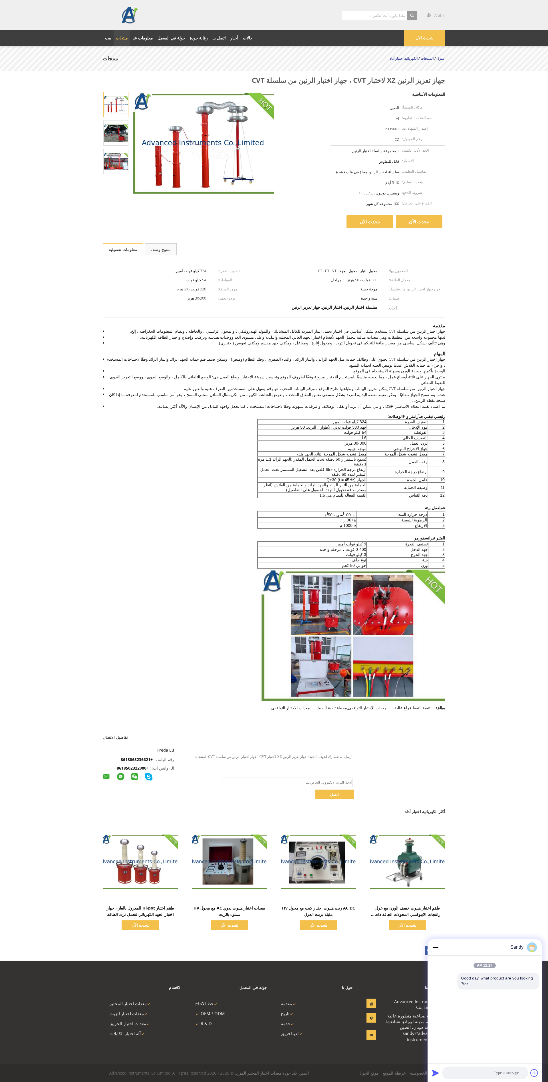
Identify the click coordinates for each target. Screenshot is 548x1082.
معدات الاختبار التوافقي (290, 707)
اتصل (334, 794)
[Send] (435, 1073)
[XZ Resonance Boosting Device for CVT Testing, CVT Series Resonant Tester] (116, 104)
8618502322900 (131, 768)
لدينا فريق (290, 1033)
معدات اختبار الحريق (128, 1023)
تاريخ (285, 1013)
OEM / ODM (213, 1013)
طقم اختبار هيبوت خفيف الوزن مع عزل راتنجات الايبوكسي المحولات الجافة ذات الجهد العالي (407, 914)
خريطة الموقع (394, 1073)
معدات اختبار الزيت (127, 1013)
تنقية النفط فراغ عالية (412, 707)
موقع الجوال (368, 1073)
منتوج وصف (161, 249)
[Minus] (435, 947)
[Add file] (534, 1073)
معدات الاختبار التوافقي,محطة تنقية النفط (352, 707)
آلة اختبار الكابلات (125, 1033)
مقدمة (286, 1003)
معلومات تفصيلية (123, 249)
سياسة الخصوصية (425, 1073)
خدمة (285, 1023)
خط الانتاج (204, 1003)
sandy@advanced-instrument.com (420, 1036)
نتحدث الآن (425, 38)
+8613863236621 (137, 759)
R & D (206, 1023)
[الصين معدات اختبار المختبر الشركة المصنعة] (129, 15)
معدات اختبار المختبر (128, 1003)
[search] (412, 15)
